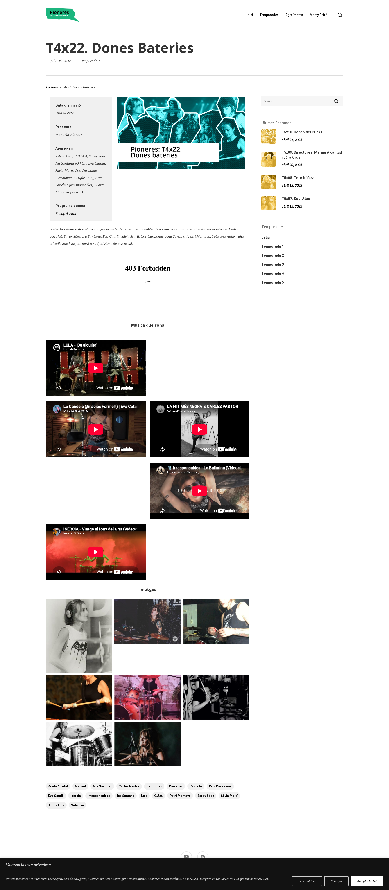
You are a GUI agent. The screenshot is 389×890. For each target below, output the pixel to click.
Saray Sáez (205, 796)
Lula (144, 796)
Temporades (269, 14)
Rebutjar (336, 881)
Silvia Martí (229, 796)
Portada (52, 87)
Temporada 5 (272, 282)
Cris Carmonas (220, 786)
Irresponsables (99, 796)
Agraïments (294, 14)
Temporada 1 (272, 246)
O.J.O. (158, 796)
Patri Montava (180, 796)
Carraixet (176, 786)
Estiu (265, 237)
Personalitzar (307, 881)
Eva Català (56, 796)
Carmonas (154, 786)
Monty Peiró (319, 14)
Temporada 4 (90, 60)
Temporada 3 (272, 264)
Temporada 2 (272, 255)
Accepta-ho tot (367, 881)
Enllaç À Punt (65, 213)
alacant (80, 786)
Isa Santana (125, 796)
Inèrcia (75, 796)
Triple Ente (56, 805)
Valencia (77, 805)
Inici (250, 14)
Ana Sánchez (102, 786)
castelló (196, 786)
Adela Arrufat (58, 786)
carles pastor (129, 786)
